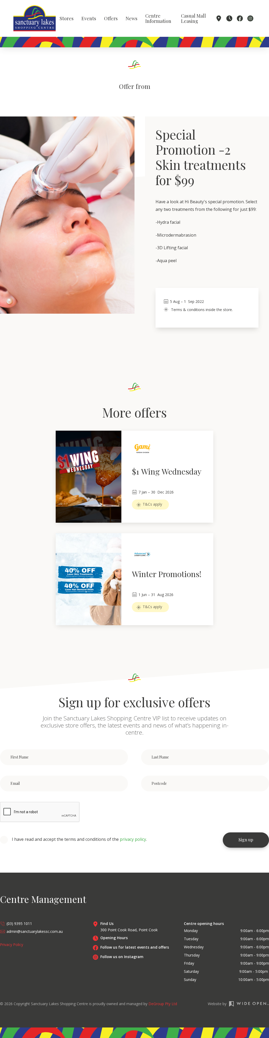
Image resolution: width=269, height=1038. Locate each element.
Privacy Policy (11, 944)
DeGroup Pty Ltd (162, 1003)
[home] (34, 18)
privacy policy (133, 839)
